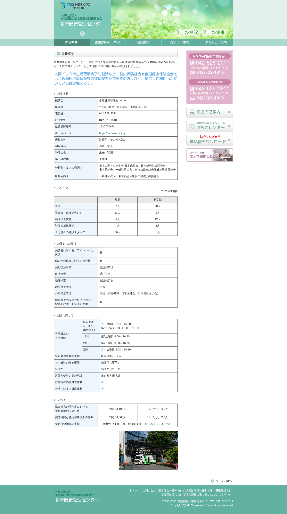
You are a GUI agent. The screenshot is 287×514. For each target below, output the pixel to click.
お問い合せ (149, 490)
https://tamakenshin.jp (112, 133)
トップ (136, 490)
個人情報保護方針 (221, 490)
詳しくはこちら (162, 423)
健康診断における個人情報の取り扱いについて (192, 494)
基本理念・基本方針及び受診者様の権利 (183, 490)
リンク (228, 494)
